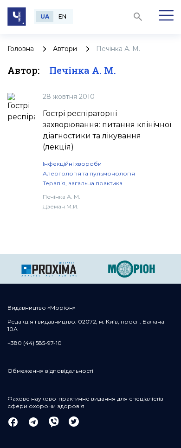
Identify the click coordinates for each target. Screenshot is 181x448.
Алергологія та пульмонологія (89, 173)
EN (62, 16)
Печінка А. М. (61, 196)
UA (44, 16)
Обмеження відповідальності (50, 370)
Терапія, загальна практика (83, 183)
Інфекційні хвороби (72, 163)
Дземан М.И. (60, 206)
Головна (20, 49)
